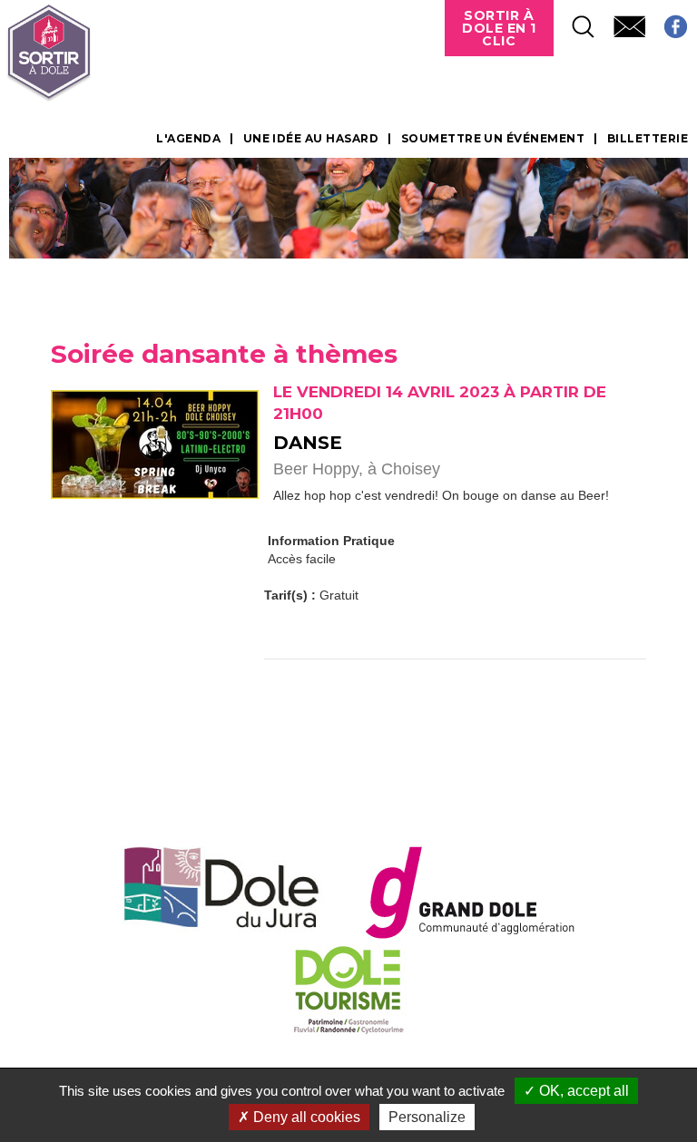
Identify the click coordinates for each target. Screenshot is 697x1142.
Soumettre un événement (493, 138)
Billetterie (647, 138)
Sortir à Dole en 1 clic (499, 28)
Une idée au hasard (311, 138)
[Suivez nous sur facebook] (666, 21)
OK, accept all (582, 1090)
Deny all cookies (305, 1117)
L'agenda (188, 138)
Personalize (427, 1117)
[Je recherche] (574, 21)
